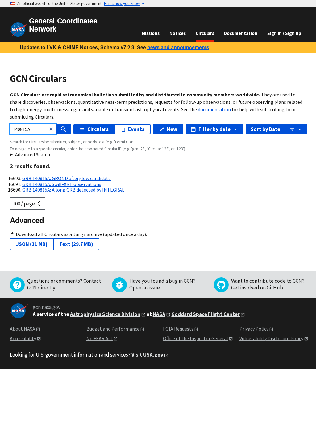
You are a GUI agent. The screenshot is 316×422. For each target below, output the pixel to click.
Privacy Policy (253, 329)
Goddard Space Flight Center (205, 314)
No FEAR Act (99, 338)
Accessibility (23, 338)
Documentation (240, 33)
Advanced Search (32, 154)
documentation (214, 109)
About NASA (22, 329)
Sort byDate (265, 129)
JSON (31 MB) (32, 244)
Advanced (27, 220)
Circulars (205, 33)
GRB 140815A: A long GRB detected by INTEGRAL (73, 190)
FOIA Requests (178, 329)
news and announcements (178, 47)
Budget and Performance (112, 329)
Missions (151, 33)
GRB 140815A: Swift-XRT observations (61, 184)
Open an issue (144, 287)
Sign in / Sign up (284, 33)
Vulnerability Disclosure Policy (271, 338)
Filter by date (214, 129)
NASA (159, 314)
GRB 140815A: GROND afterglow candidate (66, 178)
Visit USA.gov (147, 354)
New (172, 129)
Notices (177, 33)
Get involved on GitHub (257, 287)
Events (136, 129)
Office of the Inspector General (195, 338)
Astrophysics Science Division (105, 314)
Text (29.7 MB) (76, 244)
